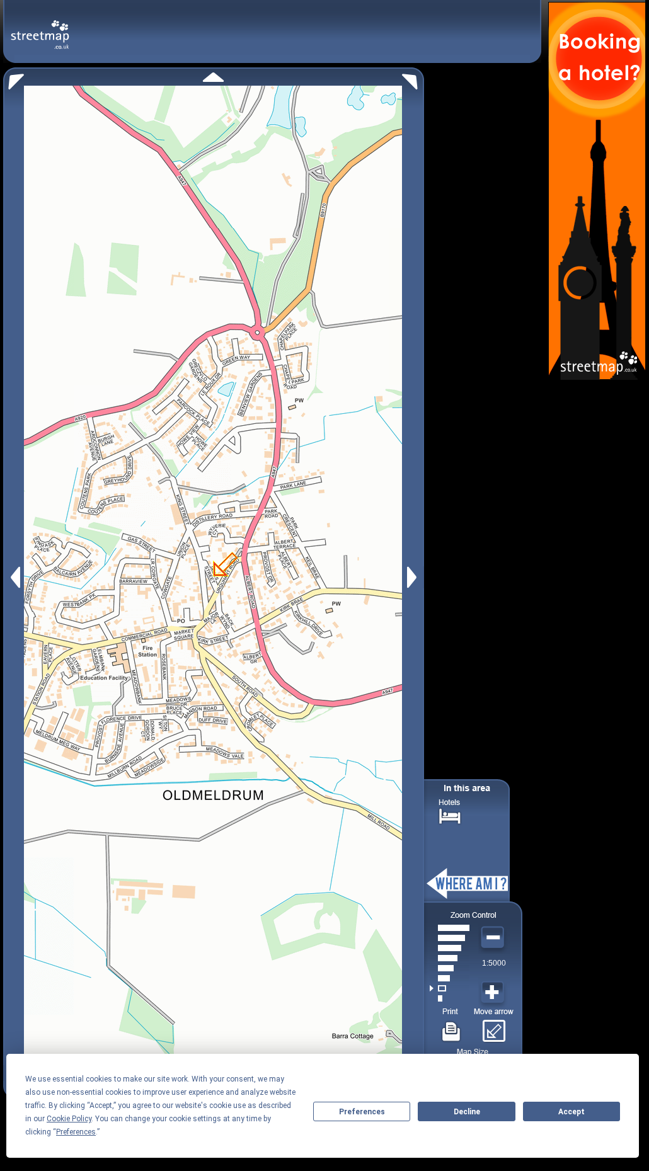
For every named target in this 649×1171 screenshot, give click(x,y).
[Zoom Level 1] (449, 998)
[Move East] (413, 577)
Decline (467, 1111)
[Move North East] (413, 78)
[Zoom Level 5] (449, 958)
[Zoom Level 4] (449, 968)
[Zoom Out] (494, 938)
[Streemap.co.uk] (40, 27)
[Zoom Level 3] (449, 978)
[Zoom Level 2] (449, 988)
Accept (571, 1111)
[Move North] (213, 77)
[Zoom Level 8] (449, 928)
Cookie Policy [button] (69, 1118)
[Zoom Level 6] (449, 948)
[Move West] (14, 577)
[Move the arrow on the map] (493, 1026)
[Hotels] (449, 814)
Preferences (362, 1111)
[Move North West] (13, 78)
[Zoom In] (494, 992)
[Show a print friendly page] (451, 1026)
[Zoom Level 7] (449, 938)
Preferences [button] (76, 1132)
